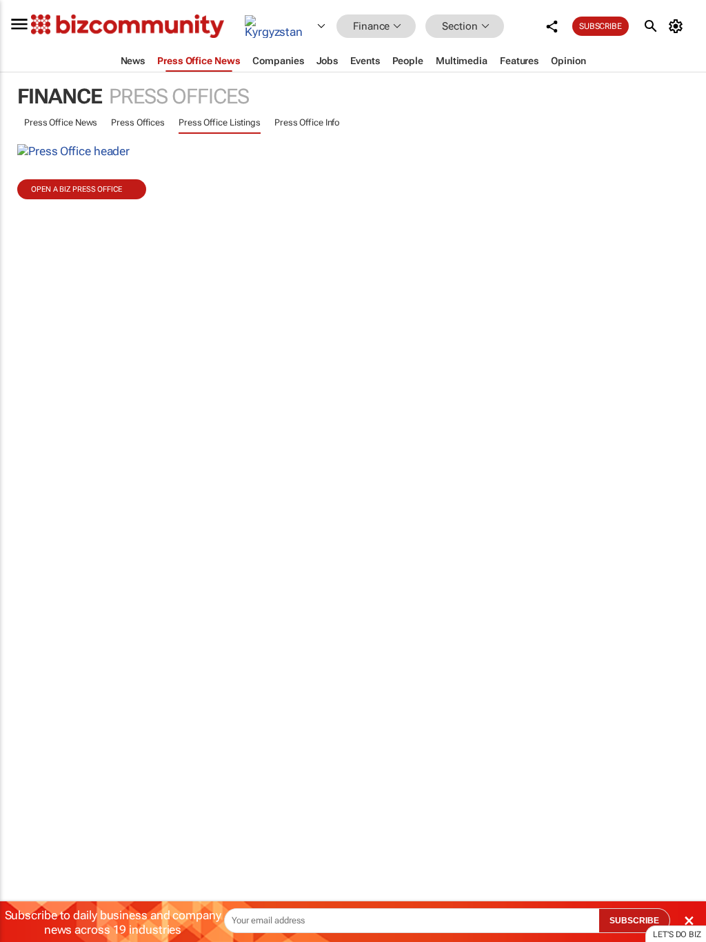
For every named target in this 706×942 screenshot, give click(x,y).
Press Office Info (307, 122)
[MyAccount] (678, 26)
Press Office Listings (220, 122)
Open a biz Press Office (76, 189)
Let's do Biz (677, 934)
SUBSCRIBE (634, 920)
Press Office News (60, 122)
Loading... (26, 658)
